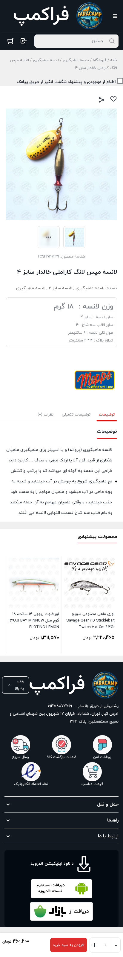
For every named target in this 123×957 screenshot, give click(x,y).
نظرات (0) (45, 414)
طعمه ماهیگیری (76, 60)
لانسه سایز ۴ (60, 288)
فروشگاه (99, 60)
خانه (113, 60)
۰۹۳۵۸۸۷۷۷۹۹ (59, 706)
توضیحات (107, 414)
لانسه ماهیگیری (46, 60)
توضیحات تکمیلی (76, 414)
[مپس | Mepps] (94, 379)
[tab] (106, 414)
